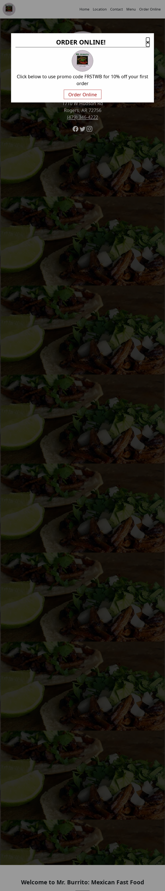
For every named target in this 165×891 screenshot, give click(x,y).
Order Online (82, 94)
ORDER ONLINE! (80, 42)
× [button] (148, 42)
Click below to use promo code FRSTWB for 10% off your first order (82, 79)
